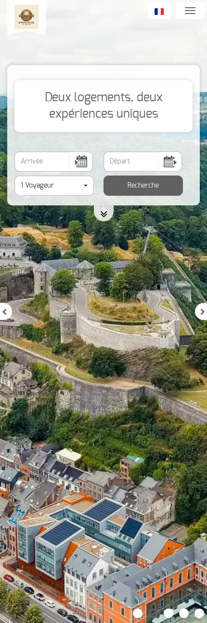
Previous (6, 311)
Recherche (143, 185)
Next (201, 311)
